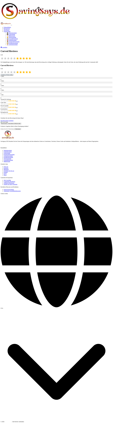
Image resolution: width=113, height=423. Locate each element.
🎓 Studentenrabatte (12, 33)
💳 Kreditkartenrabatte (12, 43)
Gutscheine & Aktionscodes (14, 123)
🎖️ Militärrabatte (11, 35)
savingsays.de (8, 421)
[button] (56, 308)
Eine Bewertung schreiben (7, 120)
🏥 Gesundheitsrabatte (12, 38)
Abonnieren (17, 129)
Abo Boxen (6, 30)
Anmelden (4, 47)
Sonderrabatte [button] (7, 31)
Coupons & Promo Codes (7, 74)
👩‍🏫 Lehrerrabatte (11, 34)
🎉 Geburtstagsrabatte (12, 44)
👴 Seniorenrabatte (11, 37)
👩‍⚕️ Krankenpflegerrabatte (13, 41)
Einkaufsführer (7, 27)
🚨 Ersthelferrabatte (12, 40)
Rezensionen (7, 28)
